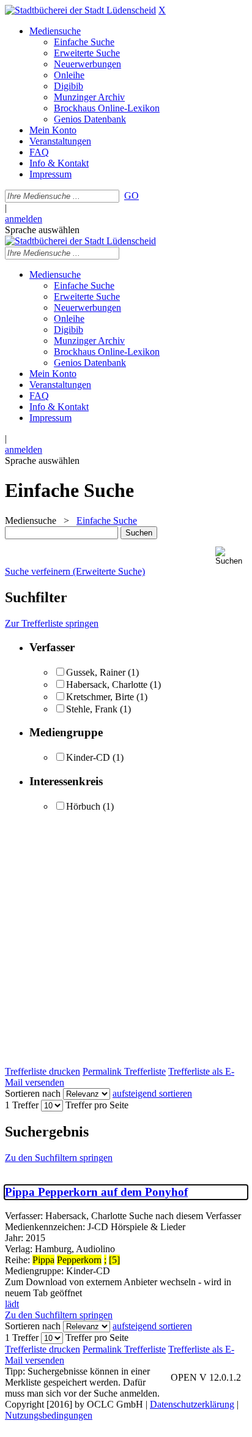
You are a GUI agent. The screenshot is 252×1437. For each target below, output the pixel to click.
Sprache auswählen (42, 230)
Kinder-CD (88, 757)
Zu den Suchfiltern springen (59, 1157)
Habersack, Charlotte (106, 684)
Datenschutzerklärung (192, 1404)
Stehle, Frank (91, 709)
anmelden (23, 219)
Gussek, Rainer (97, 672)
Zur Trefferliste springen (51, 623)
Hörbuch (83, 806)
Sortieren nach (33, 1093)
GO (131, 195)
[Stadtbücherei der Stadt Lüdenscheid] (80, 10)
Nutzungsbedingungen (48, 1415)
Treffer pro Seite (96, 1105)
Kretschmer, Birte (100, 697)
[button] (231, 556)
